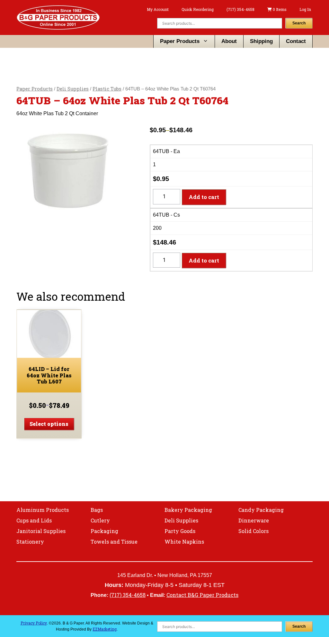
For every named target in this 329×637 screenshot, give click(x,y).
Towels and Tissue (114, 541)
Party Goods (179, 531)
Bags (97, 509)
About (229, 41)
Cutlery (100, 520)
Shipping (261, 41)
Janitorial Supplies (41, 531)
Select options (49, 423)
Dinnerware (253, 520)
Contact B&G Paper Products (202, 594)
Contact (296, 41)
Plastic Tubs (107, 89)
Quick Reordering (198, 9)
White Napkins (184, 541)
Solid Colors (253, 531)
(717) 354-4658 (240, 9)
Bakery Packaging (188, 509)
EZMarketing (105, 629)
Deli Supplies (73, 89)
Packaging (104, 531)
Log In (305, 9)
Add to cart (204, 197)
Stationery (30, 541)
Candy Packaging (261, 509)
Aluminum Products (42, 509)
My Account (158, 9)
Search (299, 23)
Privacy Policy (34, 622)
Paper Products (180, 41)
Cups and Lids (34, 520)
